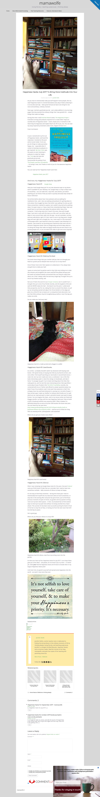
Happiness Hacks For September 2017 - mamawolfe (45, 705)
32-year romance (53, 282)
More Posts (38, 657)
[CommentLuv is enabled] (41, 783)
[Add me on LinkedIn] (46, 662)
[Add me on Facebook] (44, 662)
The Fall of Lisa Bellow (53, 385)
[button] (75, 771)
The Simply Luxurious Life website (38, 162)
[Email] (98, 405)
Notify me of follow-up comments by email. (40, 771)
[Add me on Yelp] (51, 662)
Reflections (40, 692)
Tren (31, 156)
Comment (30, 736)
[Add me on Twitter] (42, 662)
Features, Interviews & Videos (54, 11)
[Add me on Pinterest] (49, 662)
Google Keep (48, 184)
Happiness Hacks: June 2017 (40, 174)
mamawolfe (20, 790)
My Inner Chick (40, 150)
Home (7, 11)
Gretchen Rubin (45, 117)
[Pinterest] (98, 402)
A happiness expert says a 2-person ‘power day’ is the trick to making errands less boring (29, 627)
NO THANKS (59, 795)
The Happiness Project (62, 117)
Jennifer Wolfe (56, 97)
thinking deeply (47, 692)
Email (29, 760)
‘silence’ (70, 486)
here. (65, 126)
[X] (98, 398)
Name (29, 754)
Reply (29, 710)
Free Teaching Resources (37, 11)
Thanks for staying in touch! (68, 789)
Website (44, 657)
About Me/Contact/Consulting (20, 11)
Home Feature (33, 692)
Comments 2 (69, 692)
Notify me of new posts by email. (37, 772)
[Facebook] (98, 395)
